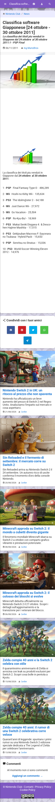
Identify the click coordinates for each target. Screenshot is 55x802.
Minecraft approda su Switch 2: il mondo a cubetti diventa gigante (26, 530)
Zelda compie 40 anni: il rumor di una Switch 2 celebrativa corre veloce (26, 731)
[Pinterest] (22, 330)
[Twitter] (33, 330)
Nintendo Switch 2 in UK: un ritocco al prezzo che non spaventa (27, 392)
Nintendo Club (13, 13)
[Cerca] (50, 4)
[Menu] (5, 4)
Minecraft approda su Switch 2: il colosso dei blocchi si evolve (26, 594)
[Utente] (42, 4)
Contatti (28, 786)
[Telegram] (28, 340)
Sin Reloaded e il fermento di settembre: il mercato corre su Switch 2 (24, 461)
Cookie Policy (27, 789)
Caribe (24, 412)
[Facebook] (34, 4)
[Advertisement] (27, 118)
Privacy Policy (43, 786)
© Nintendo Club (12, 786)
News (26, 13)
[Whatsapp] (44, 330)
